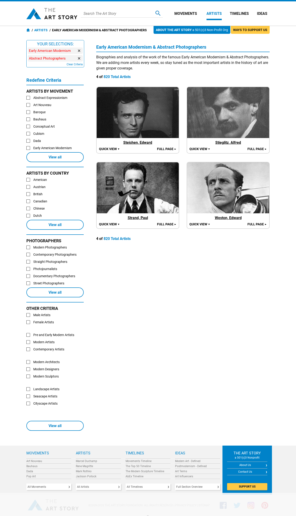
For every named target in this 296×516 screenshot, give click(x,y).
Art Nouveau (34, 461)
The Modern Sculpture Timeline (145, 471)
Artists (214, 13)
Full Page (166, 149)
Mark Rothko (84, 471)
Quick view (109, 149)
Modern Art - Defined (187, 461)
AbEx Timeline (134, 476)
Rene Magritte (84, 466)
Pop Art (31, 476)
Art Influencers (184, 476)
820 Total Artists (117, 77)
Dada (29, 471)
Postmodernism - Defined (191, 466)
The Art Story (51, 13)
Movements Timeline (138, 461)
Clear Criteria (75, 64)
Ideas (262, 13)
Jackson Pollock (86, 476)
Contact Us (245, 471)
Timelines (239, 13)
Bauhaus (31, 466)
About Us (245, 465)
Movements (185, 13)
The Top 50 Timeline (138, 466)
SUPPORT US (247, 486)
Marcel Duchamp (86, 461)
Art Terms (181, 471)
